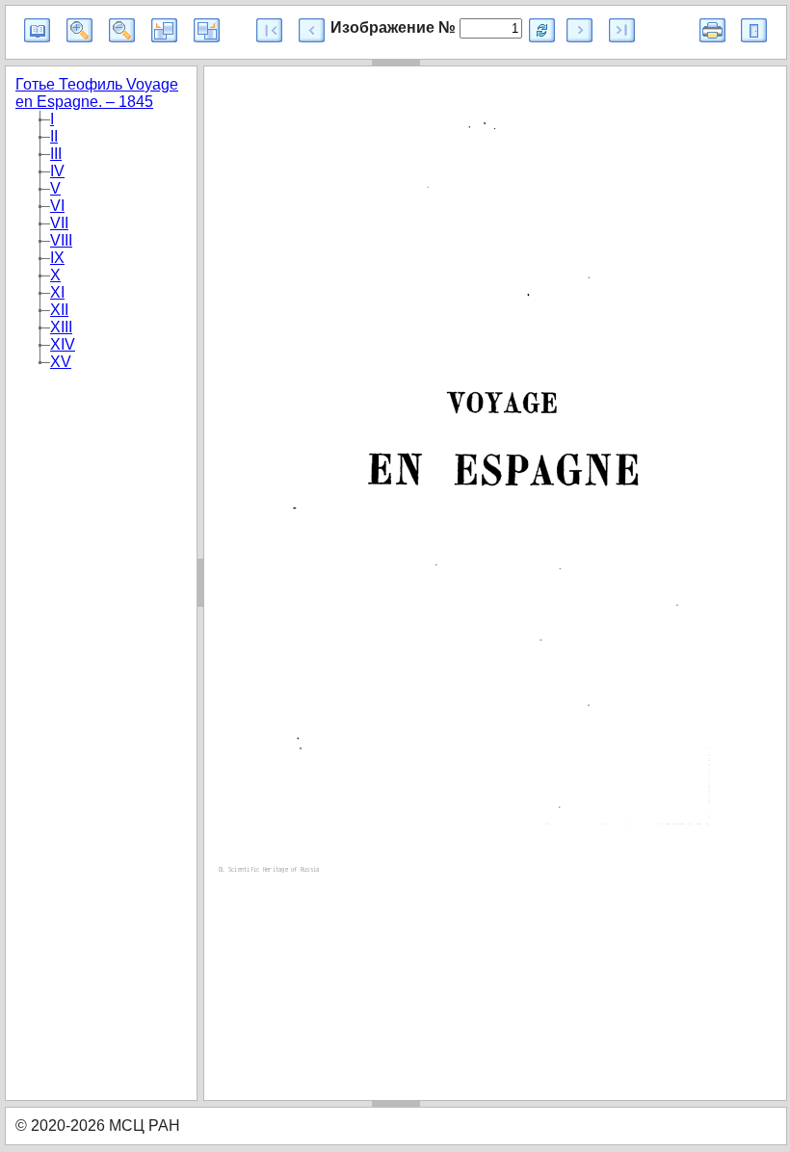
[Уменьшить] (122, 30)
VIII (61, 240)
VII (59, 223)
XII (59, 309)
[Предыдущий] (312, 30)
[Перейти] (542, 30)
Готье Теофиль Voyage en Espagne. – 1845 (96, 93)
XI (57, 292)
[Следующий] (579, 30)
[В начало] (269, 30)
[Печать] (712, 30)
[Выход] (754, 30)
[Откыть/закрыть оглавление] (37, 30)
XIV (62, 344)
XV (60, 361)
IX (57, 257)
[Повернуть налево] (164, 30)
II (54, 136)
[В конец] (622, 30)
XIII (61, 327)
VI (57, 205)
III (56, 153)
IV (57, 171)
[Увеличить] (79, 30)
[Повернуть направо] (207, 30)
